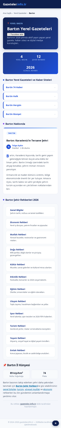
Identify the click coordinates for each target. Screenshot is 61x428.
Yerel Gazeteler (20, 13)
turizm (20, 389)
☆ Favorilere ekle (15, 34)
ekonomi (47, 389)
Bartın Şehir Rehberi (27, 385)
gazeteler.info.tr (28, 404)
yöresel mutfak (32, 389)
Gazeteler (14, 4)
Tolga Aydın (17, 145)
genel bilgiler (9, 389)
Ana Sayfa (7, 13)
